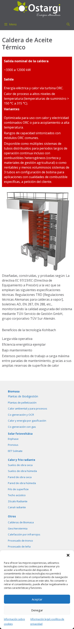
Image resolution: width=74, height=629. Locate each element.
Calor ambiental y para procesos (27, 408)
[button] (68, 555)
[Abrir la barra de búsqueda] (68, 24)
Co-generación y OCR (21, 414)
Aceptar (37, 599)
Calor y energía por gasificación (27, 420)
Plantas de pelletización (22, 402)
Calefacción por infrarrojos (24, 534)
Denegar (37, 610)
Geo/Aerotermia (17, 528)
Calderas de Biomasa (21, 522)
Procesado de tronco (20, 540)
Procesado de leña (19, 546)
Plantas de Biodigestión (23, 396)
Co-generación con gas (22, 427)
